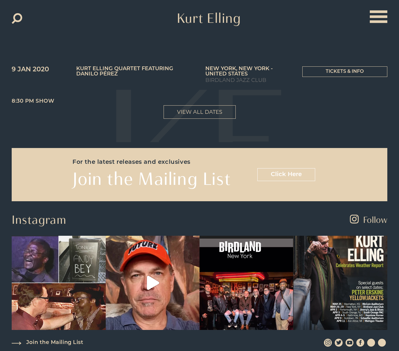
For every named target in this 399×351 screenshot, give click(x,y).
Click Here (286, 175)
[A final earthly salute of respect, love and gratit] (59, 283)
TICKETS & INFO (345, 71)
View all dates (199, 112)
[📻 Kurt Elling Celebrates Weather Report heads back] (341, 283)
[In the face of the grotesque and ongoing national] (247, 283)
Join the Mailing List (54, 342)
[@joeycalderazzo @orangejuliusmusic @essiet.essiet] (153, 283)
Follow (375, 219)
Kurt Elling (209, 18)
